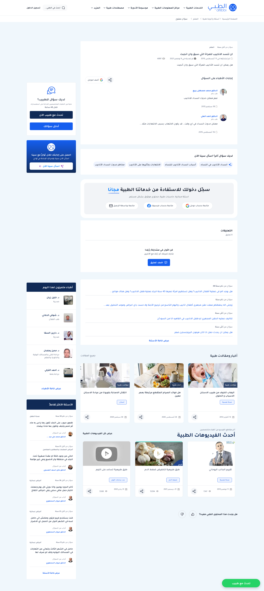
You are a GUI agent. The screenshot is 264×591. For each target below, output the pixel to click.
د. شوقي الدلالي (50, 315)
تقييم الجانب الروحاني (220, 469)
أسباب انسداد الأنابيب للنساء (180, 164)
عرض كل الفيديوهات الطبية (97, 433)
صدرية (56, 301)
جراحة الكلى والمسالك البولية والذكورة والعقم (46, 356)
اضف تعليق (156, 262)
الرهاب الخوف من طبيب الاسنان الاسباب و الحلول (217, 394)
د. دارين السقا (51, 333)
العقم (195, 18)
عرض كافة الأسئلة (159, 340)
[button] (193, 8)
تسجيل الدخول (33, 7)
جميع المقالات (88, 355)
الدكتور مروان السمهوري (56, 500)
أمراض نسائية (35, 480)
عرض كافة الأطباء (51, 388)
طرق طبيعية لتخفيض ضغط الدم (162, 469)
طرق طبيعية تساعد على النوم (111, 469)
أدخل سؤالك (51, 126)
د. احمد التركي (52, 370)
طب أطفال (54, 319)
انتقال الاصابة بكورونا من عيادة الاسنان (105, 392)
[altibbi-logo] (222, 7)
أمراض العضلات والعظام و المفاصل (58, 449)
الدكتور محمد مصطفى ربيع (205, 90)
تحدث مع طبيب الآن (51, 115)
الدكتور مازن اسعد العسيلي (55, 470)
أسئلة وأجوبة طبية (211, 18)
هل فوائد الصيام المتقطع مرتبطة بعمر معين (160, 394)
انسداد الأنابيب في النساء (214, 164)
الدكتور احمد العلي (209, 116)
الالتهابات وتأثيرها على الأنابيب (144, 164)
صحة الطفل (35, 416)
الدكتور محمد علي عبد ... (56, 436)
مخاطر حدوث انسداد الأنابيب (110, 164)
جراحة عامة (54, 374)
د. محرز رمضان (51, 350)
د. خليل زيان (53, 297)
